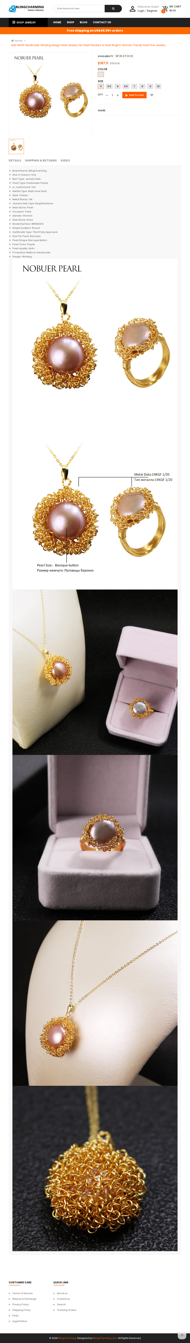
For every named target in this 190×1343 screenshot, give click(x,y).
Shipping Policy (21, 1310)
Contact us (63, 1299)
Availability (105, 56)
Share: (102, 110)
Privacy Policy (20, 1304)
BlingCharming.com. (105, 1338)
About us (62, 1293)
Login (141, 11)
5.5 (109, 86)
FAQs (15, 1315)
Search (61, 1304)
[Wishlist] (151, 95)
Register (152, 11)
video (65, 160)
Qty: (100, 94)
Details (15, 160)
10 (158, 86)
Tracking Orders (66, 1310)
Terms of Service (22, 1293)
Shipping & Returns (41, 160)
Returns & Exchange (24, 1299)
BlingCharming (67, 1338)
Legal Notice (19, 1321)
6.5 (126, 86)
